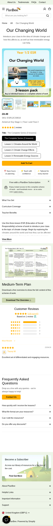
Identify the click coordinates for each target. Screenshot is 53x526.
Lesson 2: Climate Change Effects (19, 150)
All (11, 23)
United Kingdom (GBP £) (16, 513)
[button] (8, 127)
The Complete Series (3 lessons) (19, 138)
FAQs (33, 2)
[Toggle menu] (3, 8)
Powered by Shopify (26, 521)
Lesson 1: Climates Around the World (21, 144)
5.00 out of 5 (33, 314)
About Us (11, 2)
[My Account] (44, 8)
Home (4, 23)
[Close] (48, 181)
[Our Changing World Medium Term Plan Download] (26, 247)
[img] (8, 348)
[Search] (47, 15)
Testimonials (23, 2)
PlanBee (13, 521)
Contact (42, 2)
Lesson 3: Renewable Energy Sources (21, 156)
